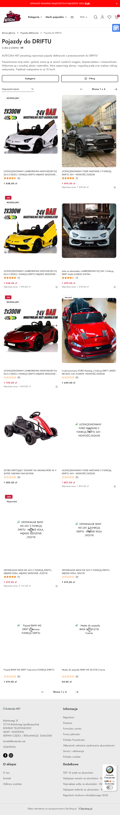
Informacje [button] (70, 709)
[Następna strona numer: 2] (115, 89)
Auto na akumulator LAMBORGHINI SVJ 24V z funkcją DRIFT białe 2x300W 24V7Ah (87, 272)
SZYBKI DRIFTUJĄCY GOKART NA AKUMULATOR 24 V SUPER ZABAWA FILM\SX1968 (30, 472)
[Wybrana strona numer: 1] (98, 89)
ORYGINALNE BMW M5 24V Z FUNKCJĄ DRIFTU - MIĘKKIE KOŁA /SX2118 (86, 572)
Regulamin (68, 717)
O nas (6, 772)
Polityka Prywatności (74, 740)
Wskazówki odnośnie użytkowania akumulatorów (89, 745)
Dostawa (67, 723)
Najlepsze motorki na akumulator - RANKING (87, 778)
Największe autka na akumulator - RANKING (86, 784)
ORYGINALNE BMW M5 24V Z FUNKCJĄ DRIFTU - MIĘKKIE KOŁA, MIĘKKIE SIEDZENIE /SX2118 (28, 572)
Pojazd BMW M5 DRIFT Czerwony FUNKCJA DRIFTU (29, 669)
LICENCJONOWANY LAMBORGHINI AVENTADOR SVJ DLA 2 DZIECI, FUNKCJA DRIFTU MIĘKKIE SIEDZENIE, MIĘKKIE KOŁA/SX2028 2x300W (30, 272)
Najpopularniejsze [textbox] (10, 89)
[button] (35, 17)
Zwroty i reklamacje (73, 751)
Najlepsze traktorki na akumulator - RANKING (87, 789)
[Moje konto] (102, 17)
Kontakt (7, 778)
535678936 (9, 747)
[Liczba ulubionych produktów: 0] (109, 17)
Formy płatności (71, 734)
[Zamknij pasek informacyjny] (116, 3)
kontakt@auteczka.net (14, 741)
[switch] (110, 787)
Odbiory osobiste (12, 784)
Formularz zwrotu (72, 728)
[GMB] (116, 27)
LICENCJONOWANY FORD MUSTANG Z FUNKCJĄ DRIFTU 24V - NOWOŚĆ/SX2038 (86, 173)
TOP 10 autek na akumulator (78, 772)
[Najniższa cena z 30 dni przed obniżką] (114, 187)
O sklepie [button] (9, 764)
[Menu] (115, 766)
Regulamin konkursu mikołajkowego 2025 (85, 795)
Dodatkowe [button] (70, 764)
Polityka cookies (71, 757)
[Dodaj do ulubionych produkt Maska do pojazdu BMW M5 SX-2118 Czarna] (112, 596)
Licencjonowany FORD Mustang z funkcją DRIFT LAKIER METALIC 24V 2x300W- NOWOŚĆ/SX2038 (88, 372)
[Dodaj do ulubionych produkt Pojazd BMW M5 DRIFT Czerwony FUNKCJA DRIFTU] (54, 596)
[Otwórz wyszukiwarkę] (96, 17)
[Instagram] (11, 755)
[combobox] (18, 89)
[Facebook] (5, 755)
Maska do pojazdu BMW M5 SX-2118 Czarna (83, 669)
